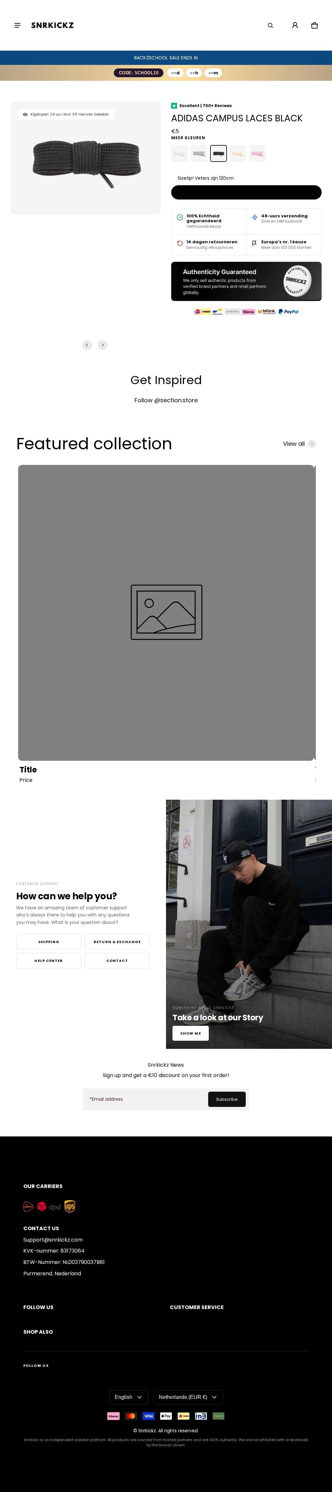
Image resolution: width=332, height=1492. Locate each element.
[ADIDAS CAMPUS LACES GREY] (199, 153)
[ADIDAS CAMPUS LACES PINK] (257, 153)
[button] (270, 25)
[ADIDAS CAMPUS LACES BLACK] (218, 153)
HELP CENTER (48, 960)
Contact (117, 960)
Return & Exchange (117, 941)
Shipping (49, 941)
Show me (190, 1033)
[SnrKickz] (52, 25)
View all (294, 444)
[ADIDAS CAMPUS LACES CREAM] (238, 153)
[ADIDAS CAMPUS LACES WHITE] (179, 153)
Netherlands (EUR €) (183, 1397)
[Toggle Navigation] (17, 25)
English (123, 1397)
